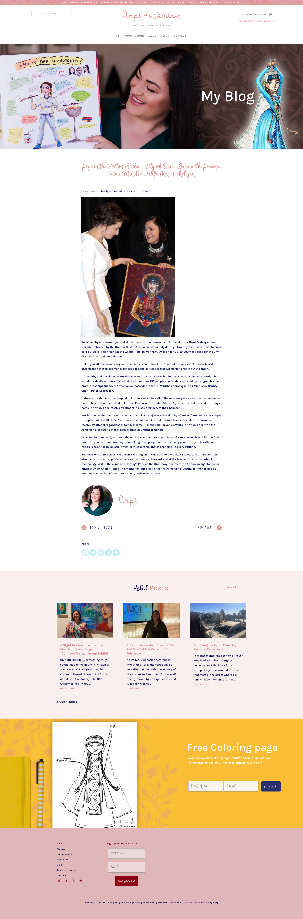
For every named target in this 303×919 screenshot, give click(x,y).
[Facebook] (85, 552)
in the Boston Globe (136, 191)
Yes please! (126, 881)
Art (118, 36)
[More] (116, 552)
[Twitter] (92, 552)
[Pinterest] (108, 552)
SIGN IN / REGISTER (254, 14)
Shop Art (62, 849)
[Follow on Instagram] (59, 881)
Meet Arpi (62, 859)
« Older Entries (67, 701)
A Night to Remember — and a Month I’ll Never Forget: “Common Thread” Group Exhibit (84, 649)
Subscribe (271, 786)
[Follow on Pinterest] (80, 881)
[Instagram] (100, 552)
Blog (166, 36)
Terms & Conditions (193, 902)
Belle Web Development (169, 902)
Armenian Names (66, 870)
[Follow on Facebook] (66, 881)
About (153, 36)
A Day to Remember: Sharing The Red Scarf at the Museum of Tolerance (150, 649)
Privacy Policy (212, 902)
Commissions (135, 36)
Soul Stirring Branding (131, 902)
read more (67, 688)
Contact (180, 36)
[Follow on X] (73, 881)
